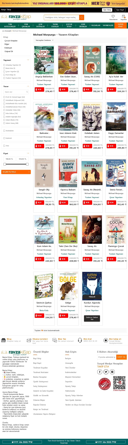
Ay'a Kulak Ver (116, 76)
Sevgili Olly (44, 189)
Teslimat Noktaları (40, 372)
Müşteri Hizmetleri (72, 377)
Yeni (7, 146)
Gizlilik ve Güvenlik (41, 395)
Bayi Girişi (37, 358)
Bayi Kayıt (37, 363)
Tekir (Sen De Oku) (68, 246)
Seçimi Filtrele (9, 172)
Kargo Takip (6, 9)
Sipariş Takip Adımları (74, 395)
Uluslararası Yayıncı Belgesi (44, 414)
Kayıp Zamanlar (116, 133)
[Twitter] (106, 371)
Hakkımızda (70, 391)
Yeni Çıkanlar (26, 25)
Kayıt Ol (121, 357)
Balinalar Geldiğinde (44, 133)
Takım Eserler (55, 25)
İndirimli (9, 138)
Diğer (7, 44)
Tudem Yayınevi (44, 84)
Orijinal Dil (9, 51)
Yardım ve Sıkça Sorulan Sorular (78, 404)
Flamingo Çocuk (116, 246)
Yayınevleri (108, 25)
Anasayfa (7, 31)
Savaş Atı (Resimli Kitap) (92, 189)
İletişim (68, 358)
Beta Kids (44, 310)
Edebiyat (8, 48)
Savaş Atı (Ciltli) (92, 76)
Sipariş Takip (70, 386)
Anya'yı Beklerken (44, 76)
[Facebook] (99, 371)
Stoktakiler (10, 131)
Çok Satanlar (40, 25)
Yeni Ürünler (70, 367)
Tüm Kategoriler (10, 25)
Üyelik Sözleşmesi (40, 381)
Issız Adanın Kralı (68, 133)
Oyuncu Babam (68, 189)
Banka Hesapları (40, 377)
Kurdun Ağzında (92, 303)
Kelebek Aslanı (92, 133)
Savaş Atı (92, 246)
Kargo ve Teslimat (40, 409)
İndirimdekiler (70, 372)
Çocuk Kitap (69, 25)
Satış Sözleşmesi (40, 386)
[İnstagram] (112, 371)
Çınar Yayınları (116, 197)
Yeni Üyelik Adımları (73, 400)
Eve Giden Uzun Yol (68, 76)
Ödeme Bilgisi (39, 400)
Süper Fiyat (120, 25)
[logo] (16, 17)
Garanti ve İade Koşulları (43, 391)
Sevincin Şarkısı (44, 303)
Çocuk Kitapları (11, 40)
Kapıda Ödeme (39, 404)
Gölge (68, 303)
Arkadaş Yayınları (44, 197)
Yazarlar (95, 25)
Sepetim (68, 381)
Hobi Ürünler (83, 25)
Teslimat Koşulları (40, 367)
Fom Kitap (68, 197)
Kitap (5, 37)
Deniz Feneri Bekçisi (116, 189)
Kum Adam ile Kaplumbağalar (44, 246)
